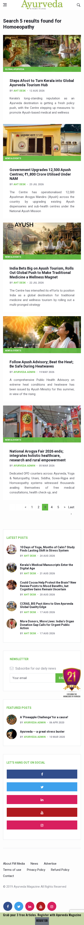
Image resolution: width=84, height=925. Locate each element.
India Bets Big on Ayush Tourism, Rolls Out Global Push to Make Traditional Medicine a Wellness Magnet (42, 272)
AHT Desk (19, 90)
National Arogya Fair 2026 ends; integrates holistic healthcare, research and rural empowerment (38, 455)
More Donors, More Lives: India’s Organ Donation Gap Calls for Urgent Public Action (47, 625)
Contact (8, 876)
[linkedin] (42, 799)
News (34, 863)
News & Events (13, 158)
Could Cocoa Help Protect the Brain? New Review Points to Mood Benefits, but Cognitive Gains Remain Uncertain (48, 586)
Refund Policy (60, 870)
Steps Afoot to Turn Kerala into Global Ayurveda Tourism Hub (42, 82)
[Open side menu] (5, 5)
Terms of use (12, 870)
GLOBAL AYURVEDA (14, 69)
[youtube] (42, 812)
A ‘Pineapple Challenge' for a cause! (44, 717)
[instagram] (42, 825)
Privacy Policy (36, 870)
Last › (71, 507)
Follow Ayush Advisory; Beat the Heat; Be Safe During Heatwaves (41, 364)
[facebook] (42, 774)
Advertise (50, 863)
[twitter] (42, 787)
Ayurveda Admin (24, 372)
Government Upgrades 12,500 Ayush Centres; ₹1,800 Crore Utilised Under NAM (40, 174)
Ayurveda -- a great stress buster (42, 731)
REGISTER (42, 921)
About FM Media (14, 863)
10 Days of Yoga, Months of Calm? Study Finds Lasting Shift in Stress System (47, 549)
